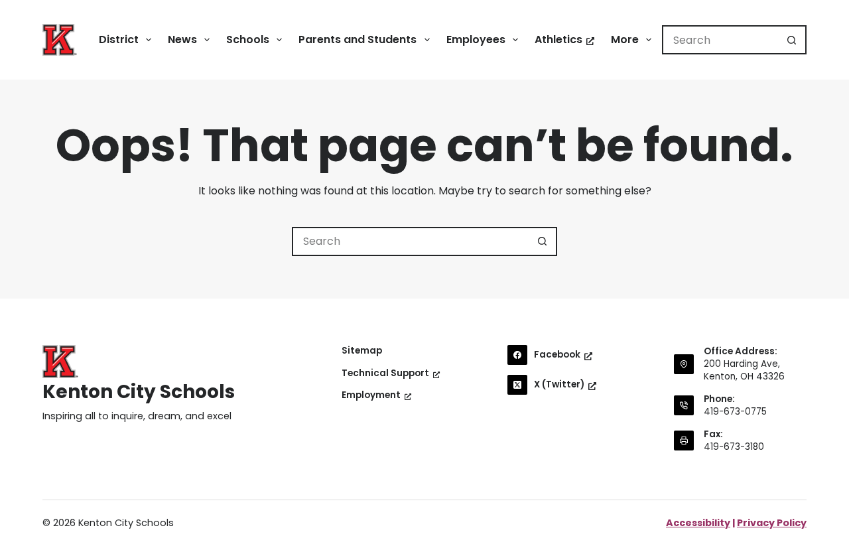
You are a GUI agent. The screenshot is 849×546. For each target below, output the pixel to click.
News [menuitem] (182, 39)
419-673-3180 (734, 447)
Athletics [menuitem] (558, 39)
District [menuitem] (119, 39)
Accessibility (698, 522)
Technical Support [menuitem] (385, 373)
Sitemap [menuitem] (362, 351)
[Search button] (792, 39)
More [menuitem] (625, 39)
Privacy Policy (772, 522)
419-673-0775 (735, 411)
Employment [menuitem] (371, 395)
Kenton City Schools (138, 392)
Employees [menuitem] (475, 39)
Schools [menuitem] (247, 39)
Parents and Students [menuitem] (357, 39)
